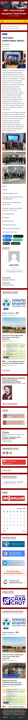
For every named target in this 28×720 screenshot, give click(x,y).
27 (4, 528)
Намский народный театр (9, 193)
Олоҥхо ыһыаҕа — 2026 (10, 313)
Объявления (5, 217)
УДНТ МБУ (6, 44)
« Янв (3, 531)
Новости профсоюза (8, 214)
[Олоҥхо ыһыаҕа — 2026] (14, 303)
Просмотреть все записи (14, 271)
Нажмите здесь (6, 470)
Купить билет (6, 370)
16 (14, 522)
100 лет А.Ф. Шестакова (9, 404)
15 (10, 522)
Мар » (24, 531)
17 (17, 522)
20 (4, 525)
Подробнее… (21, 717)
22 (10, 525)
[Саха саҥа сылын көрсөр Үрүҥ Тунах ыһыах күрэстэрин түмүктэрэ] (14, 325)
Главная (5, 34)
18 (21, 522)
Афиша (4, 186)
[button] (2, 21)
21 (7, 525)
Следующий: (8, 284)
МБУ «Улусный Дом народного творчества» (14, 12)
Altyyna (5, 315)
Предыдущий (8, 279)
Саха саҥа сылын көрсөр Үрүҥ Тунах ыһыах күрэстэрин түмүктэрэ (12, 337)
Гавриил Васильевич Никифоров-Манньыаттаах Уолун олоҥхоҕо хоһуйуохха (12, 682)
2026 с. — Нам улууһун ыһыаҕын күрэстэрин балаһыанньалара (13, 362)
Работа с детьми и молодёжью (11, 228)
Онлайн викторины (8, 221)
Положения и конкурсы (9, 225)
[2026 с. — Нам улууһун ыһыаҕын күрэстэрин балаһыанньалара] (14, 351)
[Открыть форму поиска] (25, 21)
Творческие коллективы (9, 232)
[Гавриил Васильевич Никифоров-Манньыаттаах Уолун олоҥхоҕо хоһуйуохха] (14, 670)
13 (4, 522)
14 (7, 522)
